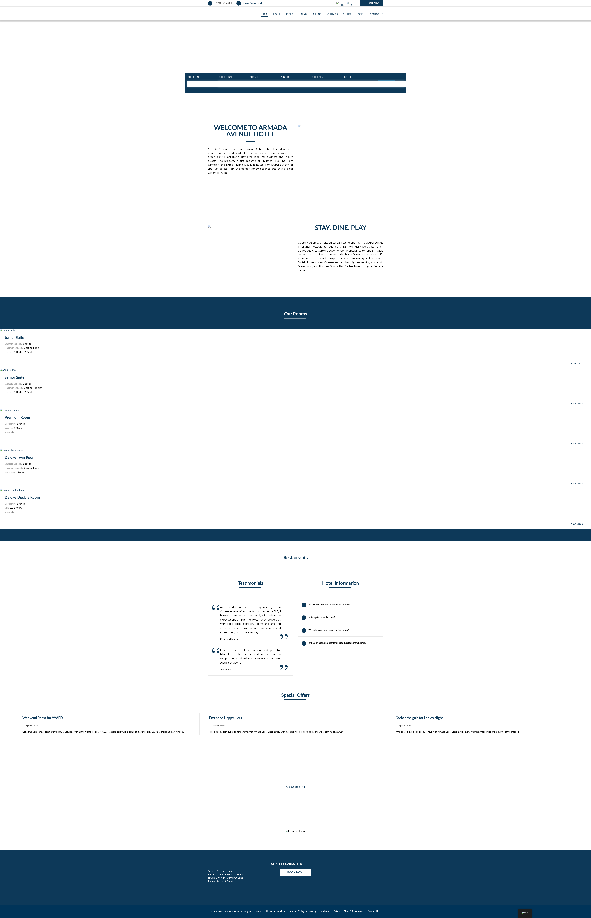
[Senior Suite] (8, 370)
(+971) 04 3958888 (223, 3)
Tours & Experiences (353, 911)
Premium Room (17, 418)
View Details (577, 364)
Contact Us (373, 911)
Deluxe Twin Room (20, 458)
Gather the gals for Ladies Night (419, 718)
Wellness (325, 911)
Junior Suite (14, 338)
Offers (337, 911)
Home (269, 911)
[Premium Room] (9, 410)
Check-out (225, 77)
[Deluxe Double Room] (12, 490)
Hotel (279, 911)
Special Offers (32, 726)
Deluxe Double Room (22, 498)
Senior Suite (14, 377)
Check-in (193, 77)
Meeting (312, 911)
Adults (285, 77)
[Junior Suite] (7, 330)
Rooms (254, 77)
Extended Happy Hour (225, 718)
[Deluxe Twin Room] (11, 450)
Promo (347, 77)
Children (317, 77)
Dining (301, 911)
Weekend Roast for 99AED (42, 718)
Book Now (373, 3)
